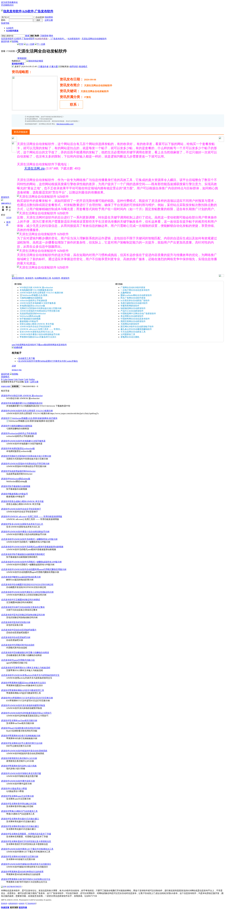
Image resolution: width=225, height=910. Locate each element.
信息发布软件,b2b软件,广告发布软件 (17, 39)
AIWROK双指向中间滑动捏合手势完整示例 (40, 311)
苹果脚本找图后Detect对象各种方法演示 (38, 337)
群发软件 (5, 197)
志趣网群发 (126, 293)
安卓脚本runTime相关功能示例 (23, 720)
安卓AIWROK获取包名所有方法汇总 (36, 332)
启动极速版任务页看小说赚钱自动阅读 (31, 652)
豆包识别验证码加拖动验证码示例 (29, 615)
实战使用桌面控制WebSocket (33, 313)
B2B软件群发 (12, 31)
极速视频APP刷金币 (29, 321)
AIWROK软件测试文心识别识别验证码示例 (34, 592)
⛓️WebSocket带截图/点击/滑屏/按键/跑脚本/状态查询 (33, 418)
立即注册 (49, 20)
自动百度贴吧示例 (22, 637)
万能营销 (44, 36)
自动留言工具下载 (26, 358)
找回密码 (49, 17)
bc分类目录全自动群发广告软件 (135, 300)
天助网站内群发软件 (130, 324)
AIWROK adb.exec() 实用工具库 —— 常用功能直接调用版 (35, 516)
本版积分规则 (5, 386)
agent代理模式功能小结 (24, 660)
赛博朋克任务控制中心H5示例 (23, 758)
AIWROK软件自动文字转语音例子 (35, 326)
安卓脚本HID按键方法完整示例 (23, 856)
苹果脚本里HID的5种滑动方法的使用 (26, 872)
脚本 (51, 36)
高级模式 (5, 377)
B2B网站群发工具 (43, 278)
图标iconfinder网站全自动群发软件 (136, 295)
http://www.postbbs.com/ (65, 124)
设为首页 (5, 2)
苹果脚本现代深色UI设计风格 (23, 766)
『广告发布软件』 (57, 39)
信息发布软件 (7, 539)
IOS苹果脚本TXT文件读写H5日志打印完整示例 (31, 698)
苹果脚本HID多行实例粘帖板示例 (24, 736)
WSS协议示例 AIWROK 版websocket (36, 287)
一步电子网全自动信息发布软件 (135, 290)
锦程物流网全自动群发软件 (133, 308)
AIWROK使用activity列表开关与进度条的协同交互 (37, 675)
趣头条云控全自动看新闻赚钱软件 (136, 329)
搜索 (27, 36)
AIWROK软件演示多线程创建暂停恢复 (27, 705)
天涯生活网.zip (34, 168)
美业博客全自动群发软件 (132, 316)
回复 (14, 366)
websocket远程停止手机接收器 (33, 300)
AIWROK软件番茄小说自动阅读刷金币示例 (40, 334)
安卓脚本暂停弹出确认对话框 (22, 804)
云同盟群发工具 (128, 334)
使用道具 (15, 370)
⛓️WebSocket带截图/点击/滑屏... (34, 295)
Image (10, 379)
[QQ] (3, 886)
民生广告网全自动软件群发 (133, 298)
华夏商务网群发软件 (130, 306)
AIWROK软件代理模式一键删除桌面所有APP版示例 (38, 562)
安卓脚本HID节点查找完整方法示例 (25, 743)
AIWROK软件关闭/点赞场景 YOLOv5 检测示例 (41, 293)
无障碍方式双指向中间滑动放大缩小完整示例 (40, 308)
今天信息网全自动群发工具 (133, 332)
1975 (7, 203)
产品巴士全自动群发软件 (132, 311)
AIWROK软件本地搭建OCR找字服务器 (38, 303)
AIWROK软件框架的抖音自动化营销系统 (28, 751)
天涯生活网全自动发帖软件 (94, 39)
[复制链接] (22, 58)
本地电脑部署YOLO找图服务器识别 (36, 290)
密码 (3, 20)
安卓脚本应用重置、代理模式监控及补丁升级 (30, 834)
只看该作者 (43, 66)
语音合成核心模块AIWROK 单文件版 (37, 324)
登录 (26, 382)
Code (26, 379)
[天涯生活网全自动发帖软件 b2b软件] (43, 197)
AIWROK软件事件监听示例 (22, 781)
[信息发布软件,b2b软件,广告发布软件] (27, 11)
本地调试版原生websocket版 (32, 306)
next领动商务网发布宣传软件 (53, 345)
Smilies (32, 379)
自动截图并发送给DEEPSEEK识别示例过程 (33, 584)
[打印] (20, 44)
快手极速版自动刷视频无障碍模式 (29, 554)
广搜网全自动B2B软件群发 (133, 287)
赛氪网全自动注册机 (130, 337)
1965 (3, 203)
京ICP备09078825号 (14, 886)
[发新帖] (14, 41)
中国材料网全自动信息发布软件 (135, 319)
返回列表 (5, 41)
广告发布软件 (31, 903)
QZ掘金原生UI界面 (18, 788)
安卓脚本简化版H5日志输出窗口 (24, 819)
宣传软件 (4, 903)
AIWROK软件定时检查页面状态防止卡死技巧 (30, 713)
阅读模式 (83, 66)
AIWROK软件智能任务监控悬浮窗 (25, 773)
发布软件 (29, 278)
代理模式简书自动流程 (24, 645)
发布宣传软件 (18, 278)
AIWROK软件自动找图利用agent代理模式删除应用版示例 (40, 569)
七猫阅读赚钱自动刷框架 (31, 298)
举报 (19, 370)
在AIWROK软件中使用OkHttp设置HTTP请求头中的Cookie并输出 (48, 361)
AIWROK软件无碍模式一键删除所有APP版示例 (35, 539)
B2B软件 (56, 278)
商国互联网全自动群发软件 (133, 321)
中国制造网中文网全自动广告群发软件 (138, 313)
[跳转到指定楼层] (34, 61)
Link (16, 379)
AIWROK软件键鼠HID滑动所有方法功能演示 (30, 864)
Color (5, 379)
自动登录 (40, 17)
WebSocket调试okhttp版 (30, 316)
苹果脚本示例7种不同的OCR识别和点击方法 (29, 879)
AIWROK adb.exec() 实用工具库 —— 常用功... (40, 329)
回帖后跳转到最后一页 (30, 386)
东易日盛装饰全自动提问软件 (134, 303)
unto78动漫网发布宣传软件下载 (26, 345)
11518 (8, 217)
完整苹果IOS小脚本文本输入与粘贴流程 (32, 668)
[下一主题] (40, 44)
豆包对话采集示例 (22, 622)
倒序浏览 (74, 66)
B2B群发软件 (74, 39)
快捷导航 (5, 23)
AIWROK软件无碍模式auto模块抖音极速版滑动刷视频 (38, 547)
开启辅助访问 (7, 5)
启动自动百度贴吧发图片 (25, 630)
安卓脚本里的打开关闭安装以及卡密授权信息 (30, 841)
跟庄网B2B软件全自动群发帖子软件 (137, 326)
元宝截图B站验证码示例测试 (27, 600)
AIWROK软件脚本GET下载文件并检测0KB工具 (31, 849)
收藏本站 (13, 2)
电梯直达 (16, 61)
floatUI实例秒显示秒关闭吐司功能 (24, 728)
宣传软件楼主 (18, 64)
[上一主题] (29, 44)
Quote (20, 379)
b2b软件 (10, 28)
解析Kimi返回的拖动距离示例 (27, 577)
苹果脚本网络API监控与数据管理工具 (26, 690)
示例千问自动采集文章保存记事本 (29, 607)
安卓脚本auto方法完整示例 (21, 796)
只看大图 (53, 66)
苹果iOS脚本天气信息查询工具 (23, 811)
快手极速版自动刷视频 (30, 319)
